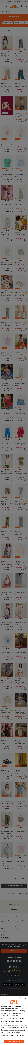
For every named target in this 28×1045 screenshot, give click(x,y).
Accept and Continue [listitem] (14, 1042)
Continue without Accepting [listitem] (18, 998)
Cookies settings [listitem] (14, 1038)
